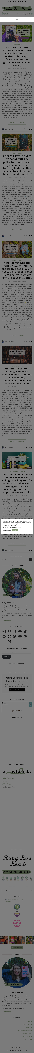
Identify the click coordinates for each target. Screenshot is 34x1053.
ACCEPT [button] (15, 530)
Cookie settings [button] (7, 530)
